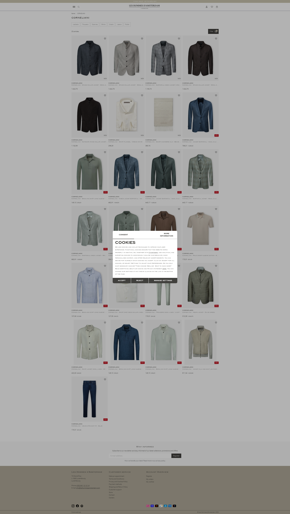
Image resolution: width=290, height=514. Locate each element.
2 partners (153, 252)
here (164, 269)
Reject (139, 280)
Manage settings (163, 280)
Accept (122, 280)
